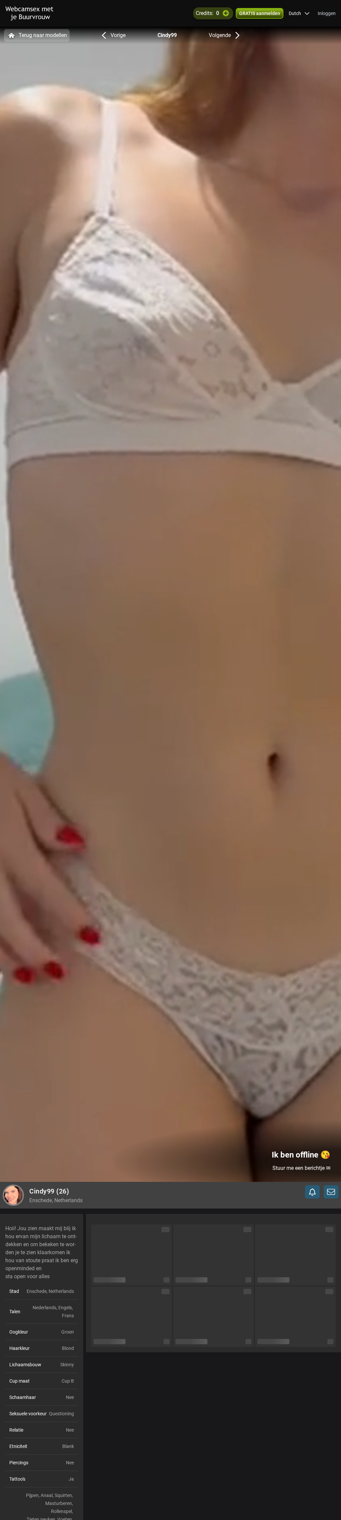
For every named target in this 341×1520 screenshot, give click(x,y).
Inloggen (327, 13)
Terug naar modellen (43, 35)
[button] (299, 13)
